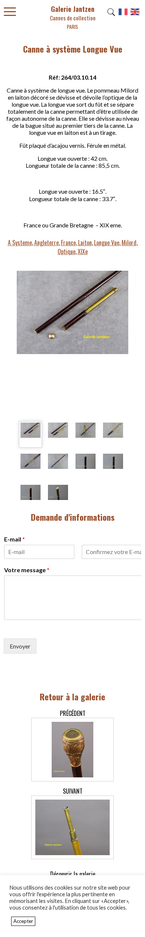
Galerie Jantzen (73, 17)
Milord (129, 242)
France (68, 242)
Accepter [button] (23, 921)
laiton (85, 242)
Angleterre (46, 242)
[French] (123, 14)
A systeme (20, 242)
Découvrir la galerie (72, 874)
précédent (73, 713)
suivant (73, 791)
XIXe (83, 251)
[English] (135, 14)
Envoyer (20, 646)
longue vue (106, 242)
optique (66, 251)
